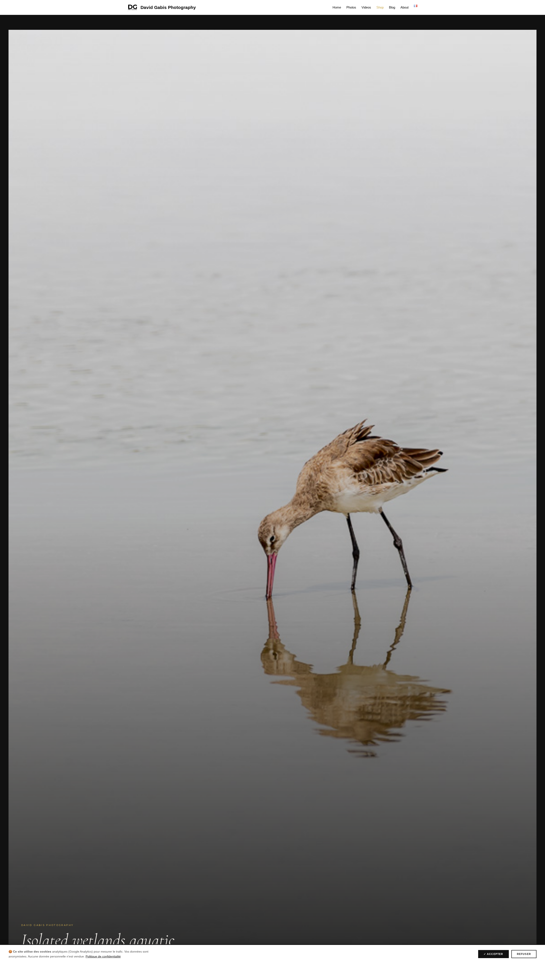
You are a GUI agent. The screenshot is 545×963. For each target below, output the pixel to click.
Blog (392, 7)
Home (337, 7)
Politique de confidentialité (103, 956)
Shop (380, 7)
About (404, 7)
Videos (366, 7)
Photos (351, 7)
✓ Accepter (493, 954)
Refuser (524, 954)
